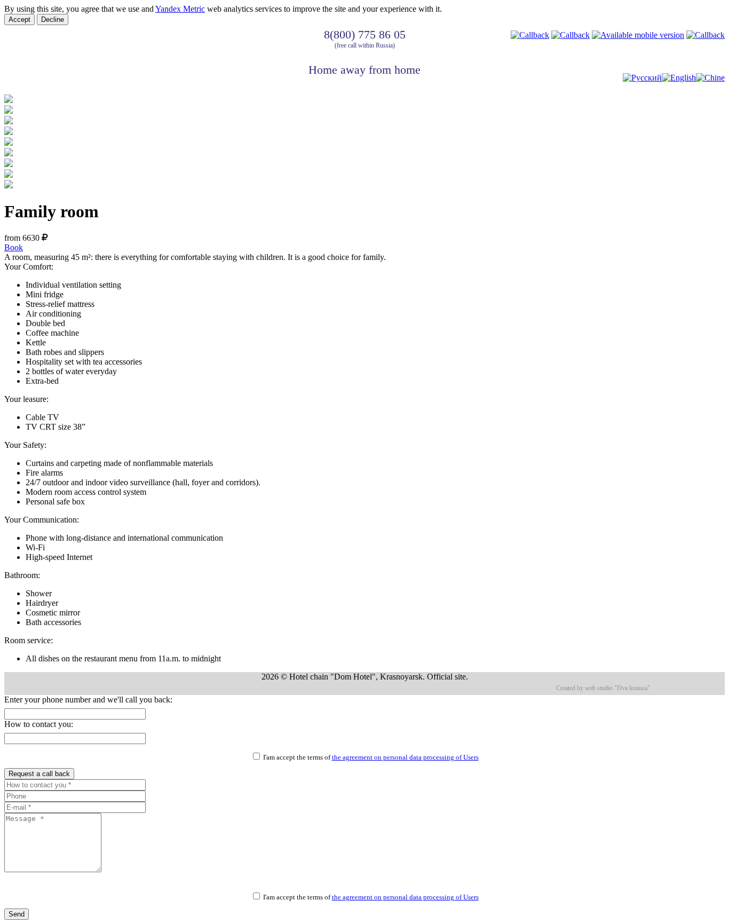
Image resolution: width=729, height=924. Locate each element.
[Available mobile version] (638, 35)
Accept (19, 19)
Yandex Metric (180, 8)
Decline (52, 19)
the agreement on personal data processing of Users (405, 757)
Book (13, 247)
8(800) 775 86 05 (365, 34)
